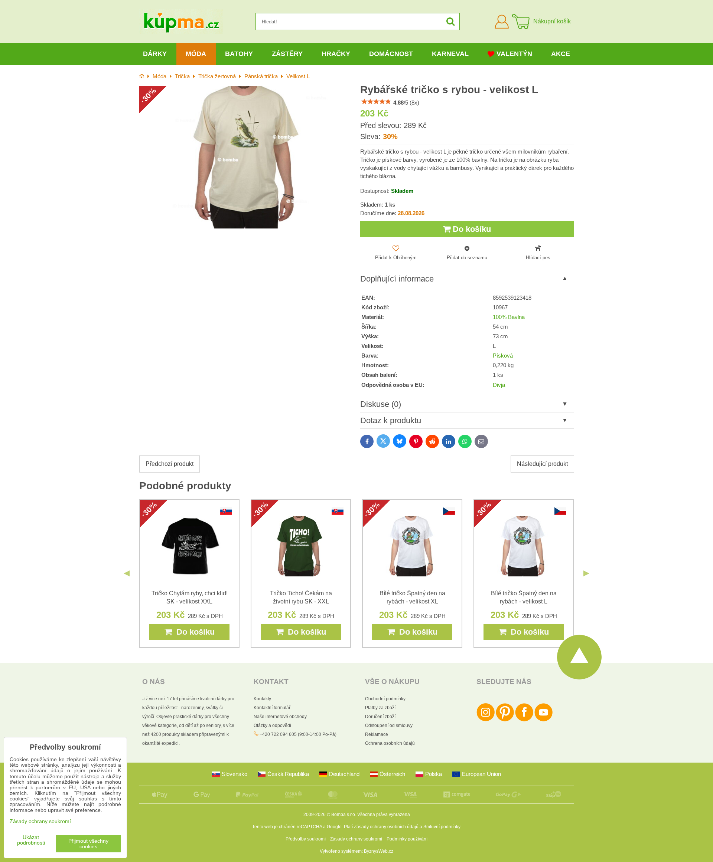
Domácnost (391, 53)
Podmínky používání (407, 839)
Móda (196, 53)
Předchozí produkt (169, 464)
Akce (560, 53)
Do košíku (470, 229)
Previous (127, 573)
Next (586, 573)
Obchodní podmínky (385, 698)
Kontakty (262, 698)
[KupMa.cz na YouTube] (543, 720)
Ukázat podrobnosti (31, 840)
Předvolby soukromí (306, 839)
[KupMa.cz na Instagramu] (485, 720)
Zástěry (287, 53)
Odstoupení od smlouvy (389, 725)
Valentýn (514, 53)
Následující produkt (542, 464)
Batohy (239, 53)
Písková (503, 356)
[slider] (376, 102)
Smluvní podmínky (441, 826)
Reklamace (376, 734)
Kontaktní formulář (272, 707)
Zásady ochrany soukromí (356, 839)
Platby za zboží (380, 707)
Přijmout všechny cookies (88, 843)
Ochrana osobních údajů (390, 743)
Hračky (336, 53)
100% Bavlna (509, 317)
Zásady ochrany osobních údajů (386, 826)
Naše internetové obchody (280, 716)
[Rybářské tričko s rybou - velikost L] (246, 157)
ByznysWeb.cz (378, 851)
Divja (499, 385)
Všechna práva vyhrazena (383, 814)
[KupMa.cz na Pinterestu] (505, 720)
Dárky (155, 53)
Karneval (450, 53)
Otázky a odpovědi (272, 725)
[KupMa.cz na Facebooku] (524, 720)
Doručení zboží (380, 716)
